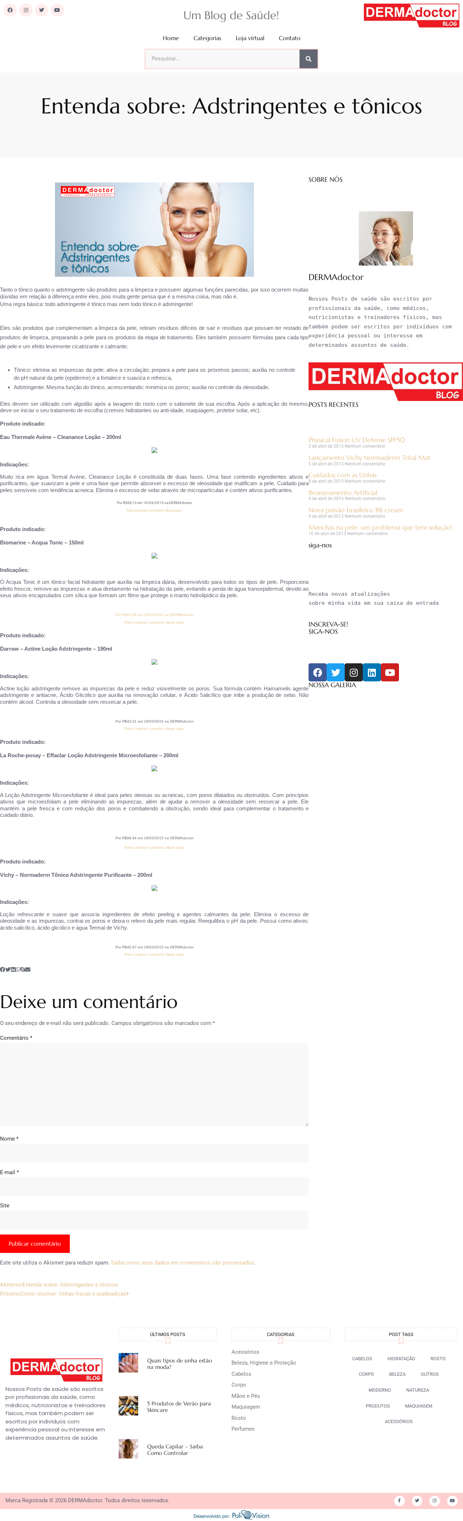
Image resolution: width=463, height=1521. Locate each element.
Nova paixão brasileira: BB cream (356, 510)
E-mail (9, 1172)
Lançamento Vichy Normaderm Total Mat (369, 457)
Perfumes (243, 1429)
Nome (9, 1139)
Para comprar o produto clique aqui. (154, 510)
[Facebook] (10, 10)
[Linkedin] (372, 672)
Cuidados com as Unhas (343, 475)
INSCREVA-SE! (328, 624)
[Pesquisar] (309, 58)
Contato (290, 38)
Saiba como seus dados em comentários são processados (182, 1262)
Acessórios (245, 1352)
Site (4, 1205)
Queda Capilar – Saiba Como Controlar (175, 1449)
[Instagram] (25, 10)
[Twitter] (41, 10)
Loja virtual (250, 38)
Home (171, 38)
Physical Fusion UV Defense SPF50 (357, 440)
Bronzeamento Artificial (343, 492)
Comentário (16, 1038)
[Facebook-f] (399, 1501)
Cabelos (241, 1374)
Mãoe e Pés (246, 1396)
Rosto (239, 1418)
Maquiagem (246, 1407)
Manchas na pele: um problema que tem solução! (380, 527)
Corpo (239, 1385)
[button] (2, 970)
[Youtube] (57, 10)
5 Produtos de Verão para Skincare (179, 1406)
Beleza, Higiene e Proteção (264, 1363)
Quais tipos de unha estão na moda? (179, 1363)
